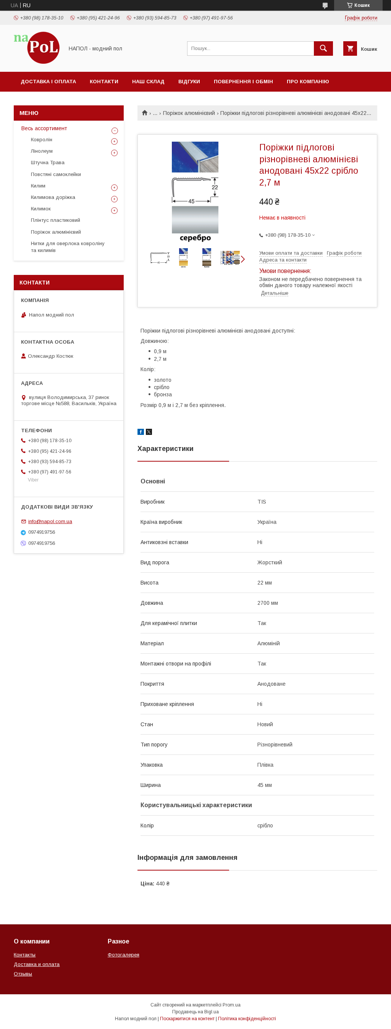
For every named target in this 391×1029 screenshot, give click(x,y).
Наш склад (148, 81)
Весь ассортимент (44, 128)
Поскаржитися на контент (187, 1018)
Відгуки (189, 81)
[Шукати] (323, 48)
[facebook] (140, 433)
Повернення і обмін (243, 81)
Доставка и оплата (37, 964)
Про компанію (308, 81)
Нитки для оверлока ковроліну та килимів (68, 247)
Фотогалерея (123, 955)
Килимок (41, 209)
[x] (149, 433)
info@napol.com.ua (50, 521)
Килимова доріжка (53, 197)
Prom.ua (232, 1005)
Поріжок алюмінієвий (189, 113)
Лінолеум (42, 151)
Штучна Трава (48, 162)
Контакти (104, 81)
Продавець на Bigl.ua (195, 1011)
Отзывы (23, 974)
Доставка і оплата (48, 81)
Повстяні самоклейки (56, 174)
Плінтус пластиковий (55, 220)
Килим (38, 186)
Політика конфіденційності (247, 1018)
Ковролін (41, 139)
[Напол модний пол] (37, 62)
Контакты (25, 955)
